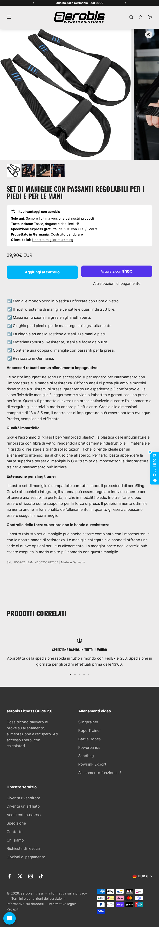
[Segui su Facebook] (9, 876)
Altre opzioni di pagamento (117, 283)
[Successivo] (125, 2)
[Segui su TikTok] (41, 876)
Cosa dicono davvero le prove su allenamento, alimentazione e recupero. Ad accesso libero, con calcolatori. (32, 734)
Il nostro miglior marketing (52, 240)
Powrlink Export (92, 764)
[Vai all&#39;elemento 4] (58, 171)
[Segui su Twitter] (20, 876)
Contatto (15, 832)
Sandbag (86, 756)
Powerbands (89, 747)
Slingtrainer (88, 722)
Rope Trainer (89, 730)
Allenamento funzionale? (99, 773)
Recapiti (13, 909)
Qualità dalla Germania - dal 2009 (79, 3)
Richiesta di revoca (23, 848)
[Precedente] (33, 2)
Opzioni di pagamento (26, 857)
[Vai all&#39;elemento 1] (13, 171)
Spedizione (16, 823)
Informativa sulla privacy (67, 893)
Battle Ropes (89, 739)
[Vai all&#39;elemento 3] (43, 171)
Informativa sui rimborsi (25, 904)
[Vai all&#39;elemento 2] (28, 171)
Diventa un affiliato (23, 806)
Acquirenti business (24, 815)
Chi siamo (15, 840)
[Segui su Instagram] (30, 876)
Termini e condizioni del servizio (36, 898)
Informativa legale (62, 904)
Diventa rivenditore (23, 798)
